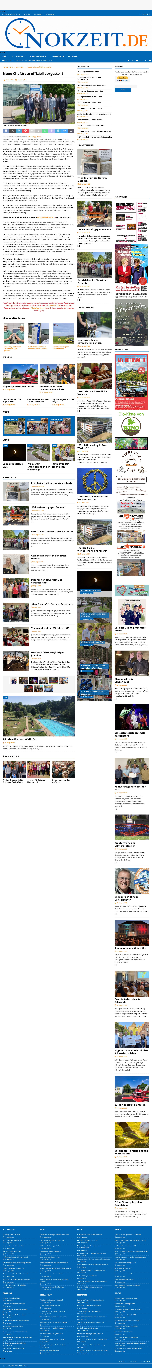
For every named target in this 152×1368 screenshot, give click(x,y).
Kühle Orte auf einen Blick (60, 465)
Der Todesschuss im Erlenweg (87, 1328)
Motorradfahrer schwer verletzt (90, 120)
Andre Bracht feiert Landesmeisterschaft (52, 388)
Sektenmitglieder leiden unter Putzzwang (91, 1345)
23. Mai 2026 (83, 451)
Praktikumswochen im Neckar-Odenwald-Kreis (130, 1257)
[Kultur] (132, 612)
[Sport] (132, 1135)
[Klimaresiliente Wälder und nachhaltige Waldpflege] (94, 662)
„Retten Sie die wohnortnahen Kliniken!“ (92, 549)
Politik (80, 1229)
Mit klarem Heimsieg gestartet (90, 91)
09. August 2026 (122, 951)
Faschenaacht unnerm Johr (124, 1274)
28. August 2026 (10, 405)
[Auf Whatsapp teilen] (45, 131)
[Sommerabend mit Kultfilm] (28, 688)
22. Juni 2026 (8, 1345)
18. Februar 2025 (84, 1353)
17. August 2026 (122, 849)
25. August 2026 (84, 346)
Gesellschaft (46, 1295)
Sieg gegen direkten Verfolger (61, 781)
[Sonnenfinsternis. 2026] (14, 452)
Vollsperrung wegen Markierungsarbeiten (94, 131)
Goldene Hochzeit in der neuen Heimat (49, 557)
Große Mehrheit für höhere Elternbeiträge (91, 1253)
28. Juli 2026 (37, 607)
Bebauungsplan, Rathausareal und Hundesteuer (93, 1259)
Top (25, 80)
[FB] (128, 60)
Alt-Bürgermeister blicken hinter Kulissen (128, 1349)
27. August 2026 (59, 405)
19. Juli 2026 (45, 1347)
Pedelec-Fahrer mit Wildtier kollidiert (15, 1285)
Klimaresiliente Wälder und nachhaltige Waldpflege (93, 667)
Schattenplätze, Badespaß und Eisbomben (17, 1337)
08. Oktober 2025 (84, 1336)
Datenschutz (50, 14)
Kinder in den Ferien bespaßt (124, 1280)
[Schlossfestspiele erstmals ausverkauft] (33, 680)
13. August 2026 (87, 593)
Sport (42, 1229)
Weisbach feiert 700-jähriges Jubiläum (47, 654)
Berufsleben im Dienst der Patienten (52, 531)
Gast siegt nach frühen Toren (89, 102)
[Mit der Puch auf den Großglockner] (63, 680)
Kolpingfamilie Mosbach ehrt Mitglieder (53, 1345)
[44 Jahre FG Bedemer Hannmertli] (38, 769)
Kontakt (27, 14)
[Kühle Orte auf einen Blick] (63, 452)
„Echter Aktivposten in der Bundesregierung (92, 1281)
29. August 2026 (47, 393)
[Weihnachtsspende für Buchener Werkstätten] (14, 769)
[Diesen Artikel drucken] (38, 131)
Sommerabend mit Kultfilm (130, 948)
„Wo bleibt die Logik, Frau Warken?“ (92, 447)
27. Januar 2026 (84, 554)
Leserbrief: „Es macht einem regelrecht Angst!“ (92, 1350)
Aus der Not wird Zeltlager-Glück (125, 1263)
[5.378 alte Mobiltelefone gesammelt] (94, 688)
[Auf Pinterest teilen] (25, 131)
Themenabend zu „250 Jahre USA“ (50, 628)
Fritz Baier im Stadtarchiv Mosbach (51, 483)
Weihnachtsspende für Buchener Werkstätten (13, 781)
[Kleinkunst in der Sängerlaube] (23, 680)
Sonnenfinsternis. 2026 (13, 465)
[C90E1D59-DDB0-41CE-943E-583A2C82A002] (132, 595)
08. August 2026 (38, 562)
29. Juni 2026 (8, 1334)
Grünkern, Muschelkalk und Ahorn (14, 1315)
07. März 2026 (84, 503)
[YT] (137, 60)
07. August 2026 (122, 1056)
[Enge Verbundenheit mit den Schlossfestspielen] (48, 688)
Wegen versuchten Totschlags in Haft (15, 1274)
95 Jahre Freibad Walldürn (20, 739)
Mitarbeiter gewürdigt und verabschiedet (46, 581)
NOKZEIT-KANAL (45, 217)
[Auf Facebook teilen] (6, 131)
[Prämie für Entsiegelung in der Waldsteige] (38, 452)
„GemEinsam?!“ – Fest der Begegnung (52, 604)
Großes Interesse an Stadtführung (14, 1343)
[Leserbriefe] (94, 325)
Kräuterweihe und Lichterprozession (125, 844)
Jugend (118, 1229)
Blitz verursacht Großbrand (12, 1251)
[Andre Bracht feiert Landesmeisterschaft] (57, 374)
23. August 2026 (38, 486)
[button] (2, 11)
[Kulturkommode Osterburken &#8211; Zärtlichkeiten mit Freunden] (131, 297)
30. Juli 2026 (8, 1306)
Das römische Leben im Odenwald (128, 1000)
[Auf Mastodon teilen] (51, 131)
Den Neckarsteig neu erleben (13, 1326)
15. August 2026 (122, 903)
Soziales (20, 80)
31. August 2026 (10, 390)
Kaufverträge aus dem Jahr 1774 (130, 788)
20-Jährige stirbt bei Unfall (18, 386)
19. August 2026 (46, 1284)
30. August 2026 (83, 82)
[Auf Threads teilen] (71, 131)
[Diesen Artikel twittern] (12, 131)
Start (4, 56)
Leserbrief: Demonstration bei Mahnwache (92, 498)
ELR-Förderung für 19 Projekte (87, 1276)
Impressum (37, 14)
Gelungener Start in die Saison (89, 97)
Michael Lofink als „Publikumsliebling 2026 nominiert (54, 1280)
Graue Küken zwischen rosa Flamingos (16, 1321)
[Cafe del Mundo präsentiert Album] (13, 680)
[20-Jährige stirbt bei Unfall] (20, 374)
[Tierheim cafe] (131, 495)
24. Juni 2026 (8, 1340)
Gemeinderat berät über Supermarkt (89, 1235)
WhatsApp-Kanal (34, 137)
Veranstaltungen (38, 56)
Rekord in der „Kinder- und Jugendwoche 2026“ (130, 1240)
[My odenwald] (131, 408)
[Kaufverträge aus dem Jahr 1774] (43, 680)
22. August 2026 (46, 1271)
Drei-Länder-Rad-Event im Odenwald (15, 1309)
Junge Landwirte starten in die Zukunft (127, 1285)
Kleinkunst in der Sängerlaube (125, 680)
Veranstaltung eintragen (11, 14)
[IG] (141, 60)
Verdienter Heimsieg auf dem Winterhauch (89, 78)
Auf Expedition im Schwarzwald (125, 1246)
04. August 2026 (87, 645)
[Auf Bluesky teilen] (64, 131)
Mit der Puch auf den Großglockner (127, 898)
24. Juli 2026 (8, 1312)
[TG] (150, 60)
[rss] (146, 60)
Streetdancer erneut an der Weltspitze (53, 1274)
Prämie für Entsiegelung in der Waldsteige (38, 466)
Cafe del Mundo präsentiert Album (131, 629)
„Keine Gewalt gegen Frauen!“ (48, 507)
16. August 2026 (46, 1289)
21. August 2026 (38, 510)
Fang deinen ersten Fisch (123, 1268)
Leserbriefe (73, 56)
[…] (68, 495)
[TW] (133, 60)
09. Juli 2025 (82, 1342)
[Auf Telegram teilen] (58, 131)
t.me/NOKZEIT (54, 305)
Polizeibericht (9, 1229)
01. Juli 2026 (8, 1328)
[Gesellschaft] (16, 491)
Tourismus (7, 1293)
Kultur (118, 1293)
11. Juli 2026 (8, 1317)
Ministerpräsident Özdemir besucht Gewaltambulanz (89, 1247)
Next (6, 426)
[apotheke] (131, 584)
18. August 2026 (83, 1242)
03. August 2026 (10, 743)
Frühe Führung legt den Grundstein (91, 85)
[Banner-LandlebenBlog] (131, 448)
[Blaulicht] (132, 1089)
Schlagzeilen (17, 56)
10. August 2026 (38, 535)
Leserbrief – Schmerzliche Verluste (92, 393)
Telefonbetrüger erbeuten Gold (13, 1268)
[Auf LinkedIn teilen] (19, 131)
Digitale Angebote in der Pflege (63, 400)
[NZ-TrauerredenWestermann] (131, 345)
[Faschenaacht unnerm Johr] (17, 426)
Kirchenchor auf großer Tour (49, 1350)
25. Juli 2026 (37, 631)
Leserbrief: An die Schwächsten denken (89, 341)
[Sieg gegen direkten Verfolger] (63, 769)
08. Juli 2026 (8, 1323)
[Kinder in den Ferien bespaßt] (40, 426)
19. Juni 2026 (8, 1351)
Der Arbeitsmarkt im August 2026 (12, 400)
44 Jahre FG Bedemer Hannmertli (36, 781)
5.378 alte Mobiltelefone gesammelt (92, 692)
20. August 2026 (122, 793)
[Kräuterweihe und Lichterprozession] (53, 680)
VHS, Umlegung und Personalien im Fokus (91, 1270)
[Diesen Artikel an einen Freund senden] (32, 131)
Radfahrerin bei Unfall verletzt (89, 108)
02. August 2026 (87, 671)
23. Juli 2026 (37, 658)
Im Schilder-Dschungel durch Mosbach (90, 1334)
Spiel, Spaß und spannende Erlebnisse (128, 1235)
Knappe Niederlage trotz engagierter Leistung (55, 1268)
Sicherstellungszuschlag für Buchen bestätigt (92, 1265)
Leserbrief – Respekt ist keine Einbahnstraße (92, 1339)
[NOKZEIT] (76, 50)
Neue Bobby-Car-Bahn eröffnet (13, 1349)
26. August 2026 (122, 634)
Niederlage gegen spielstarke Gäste (52, 1287)
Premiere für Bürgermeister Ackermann (90, 1287)
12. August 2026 (84, 397)
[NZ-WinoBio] (131, 436)
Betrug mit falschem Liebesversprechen (16, 1280)
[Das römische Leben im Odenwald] (38, 688)
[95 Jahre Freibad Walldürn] (39, 716)
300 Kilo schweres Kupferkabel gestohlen (17, 1263)
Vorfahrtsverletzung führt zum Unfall (15, 1257)
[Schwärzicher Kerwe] (131, 243)
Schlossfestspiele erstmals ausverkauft (130, 734)
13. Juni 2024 (10, 80)
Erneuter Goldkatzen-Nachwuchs (14, 1304)
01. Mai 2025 (82, 1347)
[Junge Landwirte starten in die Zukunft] (62, 426)
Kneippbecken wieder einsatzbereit (15, 1332)
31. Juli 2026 (37, 586)
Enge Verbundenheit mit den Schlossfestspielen (131, 1052)
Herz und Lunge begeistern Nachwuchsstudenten (131, 1251)
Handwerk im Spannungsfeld (87, 1240)
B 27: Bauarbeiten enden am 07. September (38, 400)
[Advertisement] (133, 108)
